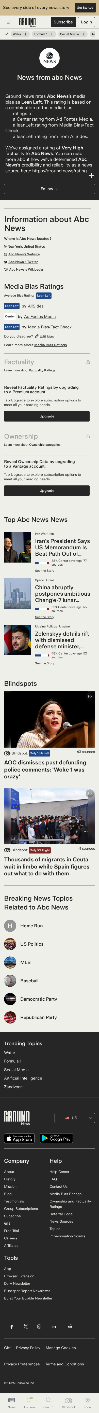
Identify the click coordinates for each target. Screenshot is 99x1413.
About (9, 1172)
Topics (55, 1229)
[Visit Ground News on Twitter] (25, 1326)
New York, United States (40, 83)
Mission (10, 1186)
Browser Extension (19, 1276)
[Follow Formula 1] (52, 34)
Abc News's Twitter (23, 262)
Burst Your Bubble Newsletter (28, 1298)
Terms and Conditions (64, 1364)
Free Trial (11, 1231)
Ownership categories (44, 444)
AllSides (35, 306)
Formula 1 (40, 34)
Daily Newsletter (17, 1283)
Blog (8, 1194)
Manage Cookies (61, 1348)
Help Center (59, 1172)
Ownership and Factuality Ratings (70, 1204)
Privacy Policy (28, 1348)
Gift (7, 1223)
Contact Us (59, 1186)
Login (86, 22)
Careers (10, 1238)
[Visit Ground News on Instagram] (39, 1327)
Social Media (69, 34)
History (9, 1179)
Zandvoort (13, 1086)
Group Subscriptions (21, 1209)
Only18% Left (39, 753)
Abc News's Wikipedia (26, 269)
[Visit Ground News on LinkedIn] (54, 1327)
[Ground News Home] (27, 22)
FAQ (53, 1179)
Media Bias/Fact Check (50, 327)
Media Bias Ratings (50, 345)
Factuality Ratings (42, 370)
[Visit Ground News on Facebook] (11, 1326)
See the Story (44, 570)
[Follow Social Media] (83, 34)
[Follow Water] (25, 34)
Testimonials (14, 1201)
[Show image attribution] (90, 696)
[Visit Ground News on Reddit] (70, 1327)
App (7, 1269)
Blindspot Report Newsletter (27, 1291)
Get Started (85, 7)
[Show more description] (49, 176)
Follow (47, 188)
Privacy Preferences (22, 1364)
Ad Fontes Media (40, 316)
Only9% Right (40, 850)
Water (17, 34)
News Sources (61, 1221)
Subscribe (63, 22)
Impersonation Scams (67, 1236)
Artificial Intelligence (23, 1078)
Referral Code (61, 1214)
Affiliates (11, 1245)
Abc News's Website (24, 254)
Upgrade (47, 416)
